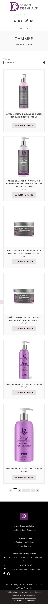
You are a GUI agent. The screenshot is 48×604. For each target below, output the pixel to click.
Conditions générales (25, 526)
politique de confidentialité (25, 530)
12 (33, 490)
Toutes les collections (24, 542)
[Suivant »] (37, 490)
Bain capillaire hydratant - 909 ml (24, 469)
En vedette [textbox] (9, 62)
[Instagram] (8, 573)
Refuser (30, 601)
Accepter (18, 601)
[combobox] (20, 21)
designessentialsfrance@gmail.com (25, 569)
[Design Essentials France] (24, 6)
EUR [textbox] (20, 21)
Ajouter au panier (24, 125)
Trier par (7, 59)
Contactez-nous (24, 546)
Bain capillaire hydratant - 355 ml (24, 384)
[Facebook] (4, 573)
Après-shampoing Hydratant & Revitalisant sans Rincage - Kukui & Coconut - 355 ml (24, 184)
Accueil (19, 45)
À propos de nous (25, 538)
